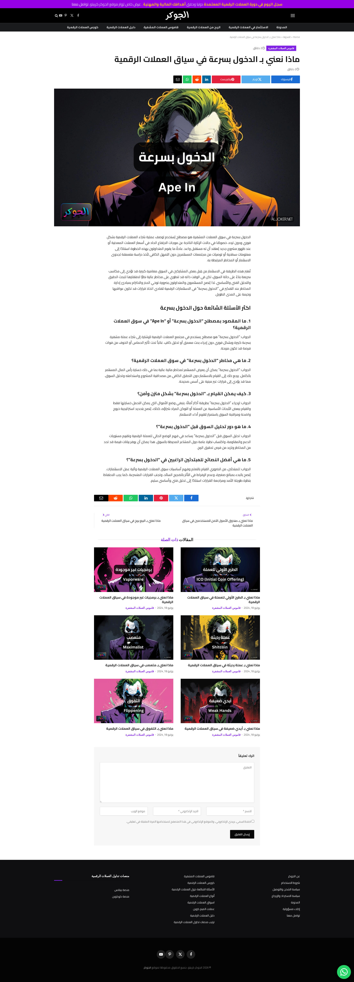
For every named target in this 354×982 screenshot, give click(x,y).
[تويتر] (255, 259)
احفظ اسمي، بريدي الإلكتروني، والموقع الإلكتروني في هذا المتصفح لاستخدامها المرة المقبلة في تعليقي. (188, 821)
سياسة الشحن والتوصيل (286, 889)
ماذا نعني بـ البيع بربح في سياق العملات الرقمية (131, 521)
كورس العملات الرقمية (82, 27)
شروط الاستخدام (290, 882)
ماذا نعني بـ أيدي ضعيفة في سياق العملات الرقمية (222, 728)
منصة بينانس (121, 890)
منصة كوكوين (120, 896)
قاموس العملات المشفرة (161, 27)
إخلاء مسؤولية (291, 909)
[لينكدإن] (206, 79)
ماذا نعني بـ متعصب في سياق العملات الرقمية (139, 665)
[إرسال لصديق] (177, 79)
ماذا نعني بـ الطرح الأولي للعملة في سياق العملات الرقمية (223, 599)
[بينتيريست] (255, 269)
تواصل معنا (80, 4)
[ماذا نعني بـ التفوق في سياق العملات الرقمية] (133, 701)
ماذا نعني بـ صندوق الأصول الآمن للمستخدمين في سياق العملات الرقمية (217, 523)
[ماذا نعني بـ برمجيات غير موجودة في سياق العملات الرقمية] (133, 569)
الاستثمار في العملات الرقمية (248, 27)
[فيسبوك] (255, 248)
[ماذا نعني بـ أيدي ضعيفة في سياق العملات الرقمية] (220, 701)
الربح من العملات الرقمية (203, 27)
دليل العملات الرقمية (121, 27)
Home (296, 37)
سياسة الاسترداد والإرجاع (286, 896)
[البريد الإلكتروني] (255, 301)
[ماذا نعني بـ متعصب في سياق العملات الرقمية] (133, 637)
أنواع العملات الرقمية (202, 896)
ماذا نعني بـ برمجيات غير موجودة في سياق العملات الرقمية (136, 599)
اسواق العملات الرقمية (200, 902)
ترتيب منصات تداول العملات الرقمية (194, 922)
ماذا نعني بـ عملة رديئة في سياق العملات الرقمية (224, 665)
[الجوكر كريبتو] (177, 15)
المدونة (281, 27)
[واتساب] (187, 79)
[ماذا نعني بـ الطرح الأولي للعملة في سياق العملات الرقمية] (220, 569)
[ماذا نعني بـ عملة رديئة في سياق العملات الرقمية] (220, 637)
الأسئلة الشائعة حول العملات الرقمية (193, 889)
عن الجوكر (294, 876)
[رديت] (197, 79)
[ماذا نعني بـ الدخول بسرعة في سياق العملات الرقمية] (177, 225)
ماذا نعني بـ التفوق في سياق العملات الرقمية (139, 728)
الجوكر (147, 967)
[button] (293, 15)
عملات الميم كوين (203, 909)
